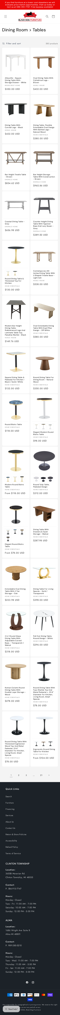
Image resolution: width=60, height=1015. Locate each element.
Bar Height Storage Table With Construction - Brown (44, 176)
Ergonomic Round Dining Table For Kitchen (44, 750)
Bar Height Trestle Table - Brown (15, 175)
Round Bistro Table (13, 424)
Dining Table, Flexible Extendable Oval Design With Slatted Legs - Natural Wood (43, 128)
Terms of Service (13, 853)
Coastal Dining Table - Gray (15, 222)
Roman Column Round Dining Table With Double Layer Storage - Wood (15, 691)
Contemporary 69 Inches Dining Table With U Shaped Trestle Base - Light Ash (44, 274)
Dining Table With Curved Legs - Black (14, 126)
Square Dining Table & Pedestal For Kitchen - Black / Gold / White (15, 379)
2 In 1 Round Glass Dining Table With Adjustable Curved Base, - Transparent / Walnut (14, 640)
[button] (6, 16)
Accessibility (11, 840)
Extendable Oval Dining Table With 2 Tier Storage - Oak (15, 591)
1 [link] (11, 775)
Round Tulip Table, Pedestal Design (41, 486)
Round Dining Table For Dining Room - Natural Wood (43, 379)
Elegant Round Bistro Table (14, 545)
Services (9, 815)
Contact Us (10, 828)
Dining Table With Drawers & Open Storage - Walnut (41, 531)
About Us (10, 821)
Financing (10, 809)
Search (9, 796)
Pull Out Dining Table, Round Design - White (43, 637)
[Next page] (49, 775)
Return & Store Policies (16, 834)
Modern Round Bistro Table (14, 486)
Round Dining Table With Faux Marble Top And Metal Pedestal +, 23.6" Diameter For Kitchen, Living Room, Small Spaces (44, 693)
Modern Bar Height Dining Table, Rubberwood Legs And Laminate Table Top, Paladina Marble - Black (15, 330)
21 (41, 775)
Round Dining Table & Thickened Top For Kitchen (14, 281)
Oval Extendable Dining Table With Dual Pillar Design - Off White (43, 328)
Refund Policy (12, 847)
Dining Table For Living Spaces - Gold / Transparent (43, 591)
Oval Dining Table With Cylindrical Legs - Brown (43, 80)
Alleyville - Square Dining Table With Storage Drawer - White (15, 80)
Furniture (10, 802)
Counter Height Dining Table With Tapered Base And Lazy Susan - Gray (43, 225)
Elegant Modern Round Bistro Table (43, 433)
